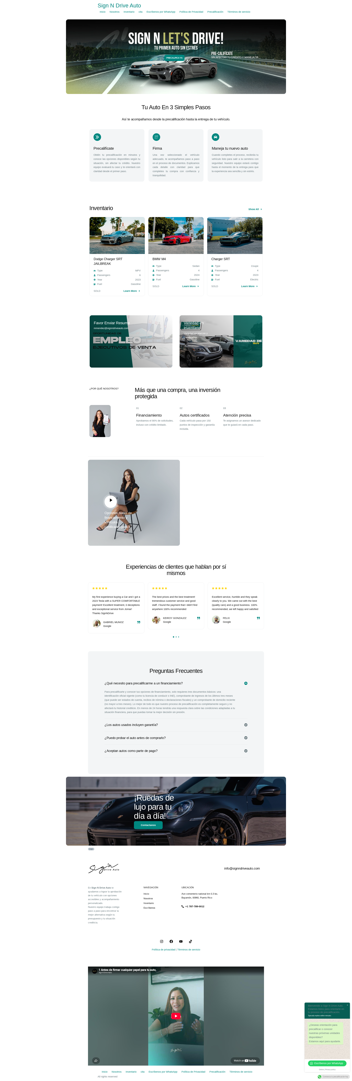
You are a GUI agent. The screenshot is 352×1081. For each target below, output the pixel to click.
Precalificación (215, 11)
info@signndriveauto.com (242, 868)
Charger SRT (220, 259)
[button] (178, 637)
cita (140, 11)
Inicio (102, 11)
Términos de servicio (238, 11)
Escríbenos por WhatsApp (161, 11)
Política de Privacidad (191, 11)
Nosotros (114, 11)
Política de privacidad (163, 949)
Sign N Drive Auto (119, 5)
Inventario (129, 11)
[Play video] (111, 502)
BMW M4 (159, 259)
